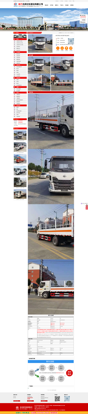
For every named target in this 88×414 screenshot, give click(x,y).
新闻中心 (56, 5)
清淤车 (17, 72)
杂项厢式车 (18, 103)
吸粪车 (17, 70)
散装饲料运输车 (18, 110)
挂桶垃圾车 (18, 63)
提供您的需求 (30, 400)
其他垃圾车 (18, 55)
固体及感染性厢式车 (19, 99)
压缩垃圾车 (18, 57)
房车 (17, 109)
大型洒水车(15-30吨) (19, 44)
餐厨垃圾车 (18, 53)
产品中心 (61, 5)
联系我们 (72, 5)
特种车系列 (18, 105)
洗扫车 (17, 81)
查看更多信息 (43, 400)
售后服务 (67, 5)
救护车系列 (18, 112)
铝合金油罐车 (18, 88)
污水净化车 (18, 75)
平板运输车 (18, 116)
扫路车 (17, 79)
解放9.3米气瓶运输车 (20, 164)
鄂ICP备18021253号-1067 (41, 408)
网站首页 (46, 5)
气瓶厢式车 (18, 98)
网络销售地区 (43, 396)
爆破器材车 (18, 96)
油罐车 (17, 87)
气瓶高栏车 (18, 94)
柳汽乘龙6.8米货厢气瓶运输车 (20, 140)
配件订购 (14, 397)
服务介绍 (14, 396)
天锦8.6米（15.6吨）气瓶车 (20, 199)
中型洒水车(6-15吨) (19, 42)
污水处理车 (18, 74)
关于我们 (51, 5)
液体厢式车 (18, 101)
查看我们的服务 (16, 400)
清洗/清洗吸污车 (19, 66)
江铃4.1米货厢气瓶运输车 (20, 152)
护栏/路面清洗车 (19, 85)
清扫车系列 (18, 77)
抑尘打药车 (18, 50)
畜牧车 (17, 107)
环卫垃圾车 (18, 52)
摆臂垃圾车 (18, 59)
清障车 (17, 114)
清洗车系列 (18, 64)
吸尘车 (17, 83)
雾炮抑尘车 (18, 48)
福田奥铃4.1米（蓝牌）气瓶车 (20, 187)
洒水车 (17, 39)
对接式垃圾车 (18, 61)
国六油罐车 (18, 90)
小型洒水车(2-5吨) (19, 41)
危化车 (17, 92)
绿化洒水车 (18, 46)
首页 (62, 32)
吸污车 (17, 68)
